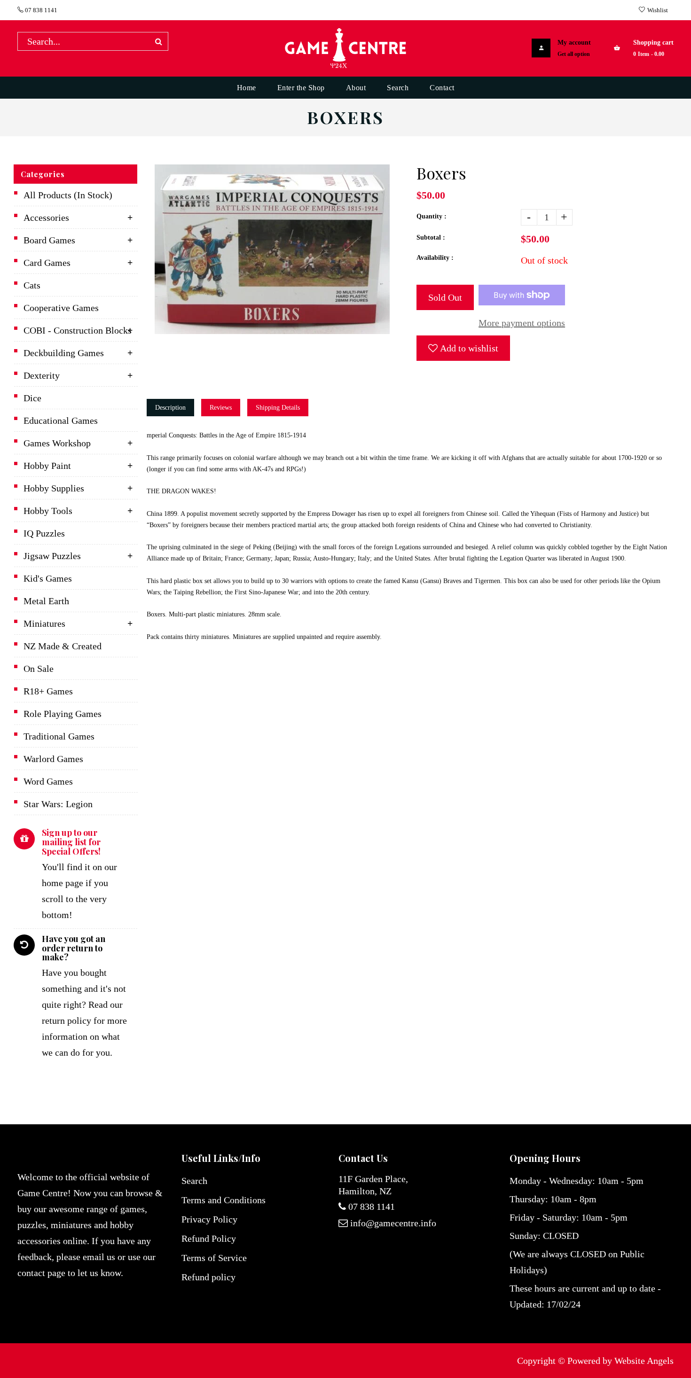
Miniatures (44, 623)
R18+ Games (48, 691)
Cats (32, 285)
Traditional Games (59, 736)
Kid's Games (48, 578)
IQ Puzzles (44, 533)
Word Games (48, 781)
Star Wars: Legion (58, 804)
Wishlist (657, 10)
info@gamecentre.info (393, 1223)
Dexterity (42, 375)
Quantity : (431, 216)
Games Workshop (57, 443)
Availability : (435, 257)
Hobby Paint (47, 465)
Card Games (47, 262)
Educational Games (61, 420)
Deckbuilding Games (64, 353)
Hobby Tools (48, 511)
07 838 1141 (40, 10)
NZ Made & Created (63, 646)
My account (574, 42)
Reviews (221, 407)
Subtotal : (430, 237)
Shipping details (278, 407)
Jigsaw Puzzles (52, 556)
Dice (32, 398)
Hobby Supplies (54, 488)
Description (170, 407)
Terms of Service (214, 1258)
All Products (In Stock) (68, 195)
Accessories (46, 217)
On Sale (39, 668)
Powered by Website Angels (620, 1360)
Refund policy (208, 1277)
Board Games (49, 240)
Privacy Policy (209, 1219)
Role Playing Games (63, 713)
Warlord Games (53, 759)
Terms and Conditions (223, 1200)
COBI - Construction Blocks (78, 330)
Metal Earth (46, 601)
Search (194, 1181)
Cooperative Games (61, 308)
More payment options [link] (522, 323)
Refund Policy (208, 1238)
